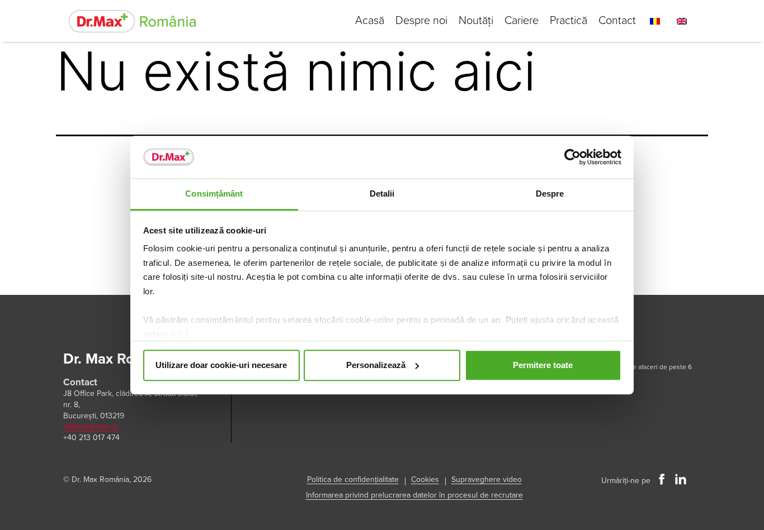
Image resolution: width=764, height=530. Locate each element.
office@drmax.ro (91, 426)
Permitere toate (543, 365)
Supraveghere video (486, 479)
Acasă (369, 20)
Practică (568, 20)
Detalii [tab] (382, 194)
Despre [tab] (550, 194)
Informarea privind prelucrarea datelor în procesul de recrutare (414, 495)
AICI (179, 334)
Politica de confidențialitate (353, 479)
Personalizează (375, 365)
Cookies (425, 479)
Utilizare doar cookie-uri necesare (221, 365)
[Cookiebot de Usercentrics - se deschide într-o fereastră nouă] (572, 157)
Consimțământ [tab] (214, 194)
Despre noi (421, 20)
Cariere (521, 20)
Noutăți (476, 20)
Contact (617, 20)
